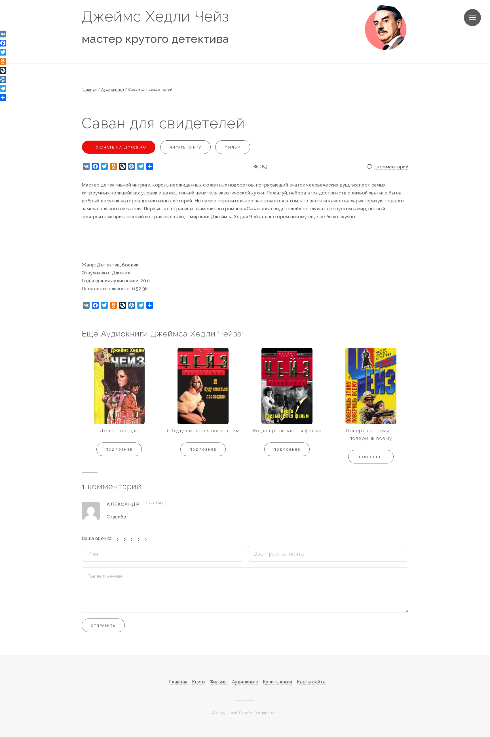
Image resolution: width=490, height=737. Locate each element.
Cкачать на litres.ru (120, 147)
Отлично (146, 539)
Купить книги (277, 682)
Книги (198, 682)
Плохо (125, 539)
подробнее (119, 450)
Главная (178, 682)
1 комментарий (391, 167)
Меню (472, 17)
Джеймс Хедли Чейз (155, 16)
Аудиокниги (245, 682)
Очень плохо (118, 539)
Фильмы (218, 682)
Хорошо (139, 539)
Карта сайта (311, 682)
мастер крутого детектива (155, 38)
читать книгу (185, 147)
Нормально (132, 539)
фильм (233, 147)
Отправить (103, 625)
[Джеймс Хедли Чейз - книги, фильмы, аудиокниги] (385, 27)
